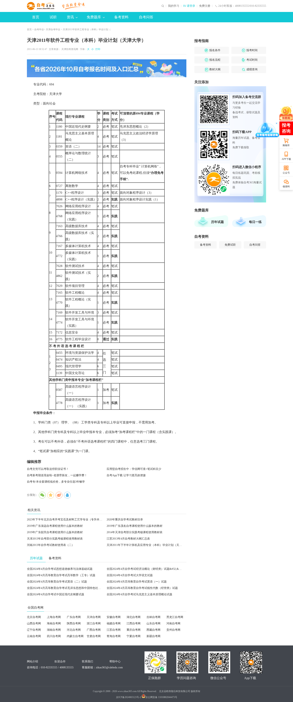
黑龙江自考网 (174, 617)
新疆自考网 (153, 636)
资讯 (70, 17)
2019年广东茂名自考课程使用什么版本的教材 (134, 525)
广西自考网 (94, 629)
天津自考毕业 (53, 29)
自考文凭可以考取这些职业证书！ (48, 468)
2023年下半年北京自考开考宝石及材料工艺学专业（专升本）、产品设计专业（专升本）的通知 (85, 519)
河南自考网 (173, 623)
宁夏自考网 (134, 636)
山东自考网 (153, 623)
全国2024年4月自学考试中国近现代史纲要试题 (55, 594)
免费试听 (230, 244)
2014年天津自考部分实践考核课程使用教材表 (134, 532)
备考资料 (121, 17)
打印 (97, 49)
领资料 (286, 186)
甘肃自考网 (94, 636)
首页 (35, 17)
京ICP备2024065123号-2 (128, 697)
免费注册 (204, 6)
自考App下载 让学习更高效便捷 (126, 475)
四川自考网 (54, 636)
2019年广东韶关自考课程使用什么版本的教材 (55, 532)
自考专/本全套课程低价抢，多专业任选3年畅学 (56, 481)
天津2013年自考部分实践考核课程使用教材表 (55, 538)
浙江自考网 (94, 623)
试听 (53, 17)
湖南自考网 (54, 629)
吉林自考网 (153, 617)
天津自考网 (94, 617)
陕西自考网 (74, 623)
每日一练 (255, 222)
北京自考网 (34, 617)
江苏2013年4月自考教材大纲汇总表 (128, 538)
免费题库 (94, 17)
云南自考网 (34, 636)
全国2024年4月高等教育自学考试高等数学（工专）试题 (61, 575)
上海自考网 (54, 617)
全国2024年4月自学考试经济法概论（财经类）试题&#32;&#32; (145, 568)
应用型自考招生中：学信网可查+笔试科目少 (134, 468)
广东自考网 (74, 617)
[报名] (106, 68)
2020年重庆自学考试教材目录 (125, 519)
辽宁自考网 (34, 629)
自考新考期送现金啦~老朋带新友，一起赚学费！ (57, 475)
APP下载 (286, 159)
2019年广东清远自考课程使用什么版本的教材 (55, 525)
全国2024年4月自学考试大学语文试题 (130, 575)
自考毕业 (39, 29)
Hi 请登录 (189, 6)
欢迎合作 (60, 661)
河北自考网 (74, 629)
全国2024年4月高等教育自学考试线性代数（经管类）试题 (142, 588)
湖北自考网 (134, 617)
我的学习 (173, 6)
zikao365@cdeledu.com (109, 667)
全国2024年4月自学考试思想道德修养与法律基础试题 (59, 568)
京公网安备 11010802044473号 (161, 697)
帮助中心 (115, 661)
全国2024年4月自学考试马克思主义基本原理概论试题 (139, 594)
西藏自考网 (153, 629)
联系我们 (87, 661)
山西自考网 (34, 623)
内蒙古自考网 (75, 636)
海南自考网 (54, 623)
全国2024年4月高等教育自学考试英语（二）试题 (57, 581)
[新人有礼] (286, 112)
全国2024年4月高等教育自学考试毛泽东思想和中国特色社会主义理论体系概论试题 (78, 588)
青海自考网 (114, 636)
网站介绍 (32, 661)
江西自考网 (134, 623)
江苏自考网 (114, 629)
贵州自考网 (173, 629)
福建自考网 (114, 623)
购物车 (286, 145)
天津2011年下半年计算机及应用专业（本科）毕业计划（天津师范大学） (151, 545)
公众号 (286, 172)
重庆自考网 (134, 629)
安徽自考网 (114, 617)
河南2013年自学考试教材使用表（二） (50, 545)
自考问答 (146, 17)
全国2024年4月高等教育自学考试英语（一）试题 (137, 581)
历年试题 (217, 222)
